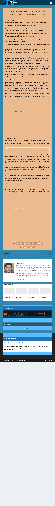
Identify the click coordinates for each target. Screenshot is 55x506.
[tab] (27, 308)
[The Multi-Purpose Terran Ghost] (45, 291)
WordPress (24, 360)
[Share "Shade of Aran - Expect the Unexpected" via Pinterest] (28, 243)
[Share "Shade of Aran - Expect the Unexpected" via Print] (41, 243)
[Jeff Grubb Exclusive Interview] (21, 291)
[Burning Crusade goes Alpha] (33, 291)
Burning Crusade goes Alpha (32, 296)
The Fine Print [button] (11, 339)
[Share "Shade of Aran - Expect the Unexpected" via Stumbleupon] (36, 243)
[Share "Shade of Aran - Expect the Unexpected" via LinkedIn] (31, 243)
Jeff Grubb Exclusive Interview (21, 296)
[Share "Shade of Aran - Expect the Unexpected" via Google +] (23, 243)
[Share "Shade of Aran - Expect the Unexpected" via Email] (39, 243)
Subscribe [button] (9, 308)
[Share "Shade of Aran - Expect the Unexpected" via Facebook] (17, 243)
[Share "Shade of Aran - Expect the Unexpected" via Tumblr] (25, 243)
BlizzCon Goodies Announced (8, 296)
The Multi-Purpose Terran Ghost (45, 296)
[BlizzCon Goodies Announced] (9, 291)
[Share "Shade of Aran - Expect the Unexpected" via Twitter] (20, 243)
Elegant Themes (12, 360)
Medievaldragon (18, 14)
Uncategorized (33, 14)
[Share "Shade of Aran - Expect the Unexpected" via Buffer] (33, 243)
